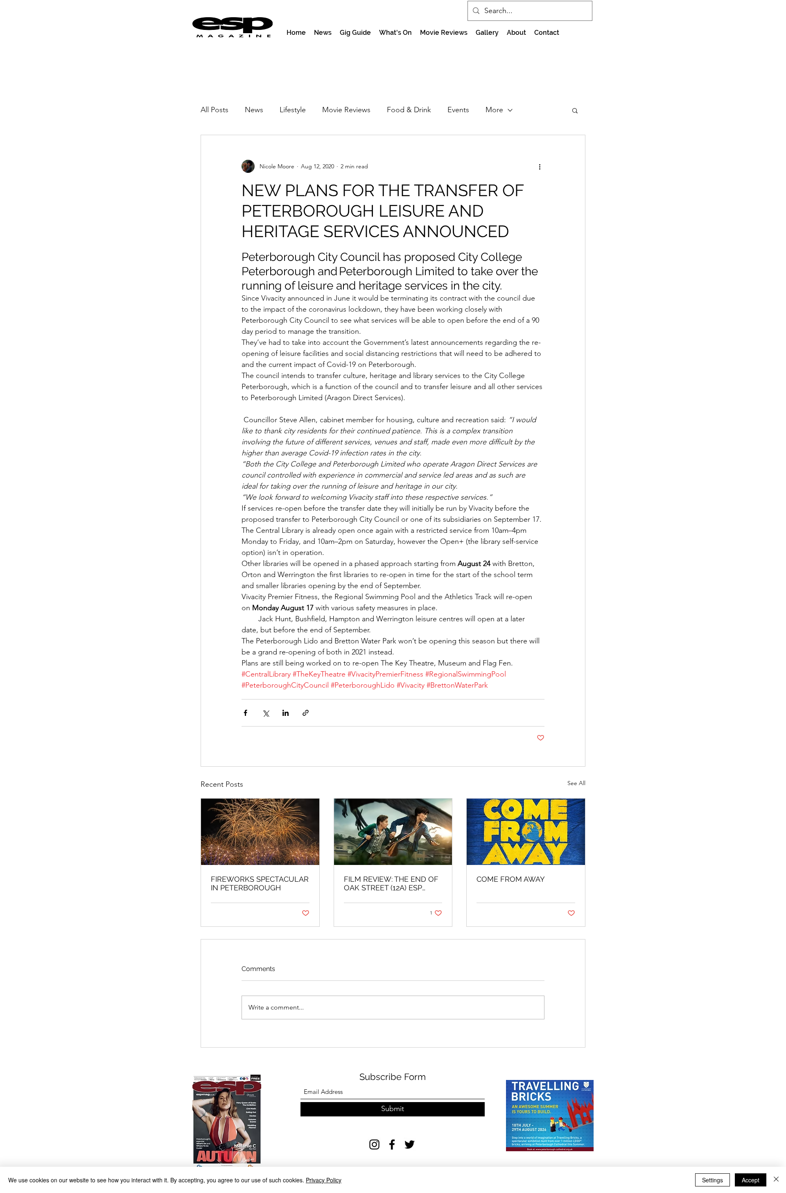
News (254, 109)
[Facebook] (392, 1144)
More (494, 109)
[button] (575, 110)
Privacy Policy (323, 1180)
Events (458, 109)
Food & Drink (409, 109)
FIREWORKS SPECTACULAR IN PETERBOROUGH (260, 883)
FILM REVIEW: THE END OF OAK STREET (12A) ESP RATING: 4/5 (391, 883)
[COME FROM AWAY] (526, 832)
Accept (750, 1180)
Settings (712, 1180)
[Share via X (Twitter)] (265, 713)
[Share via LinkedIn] (285, 713)
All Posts (214, 109)
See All (576, 783)
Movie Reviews (346, 109)
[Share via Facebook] (245, 713)
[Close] (776, 1179)
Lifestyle (293, 109)
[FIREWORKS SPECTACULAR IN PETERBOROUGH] (260, 832)
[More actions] (539, 166)
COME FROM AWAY (511, 879)
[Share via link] (305, 713)
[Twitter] (409, 1144)
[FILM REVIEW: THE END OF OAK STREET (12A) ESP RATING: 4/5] (393, 832)
